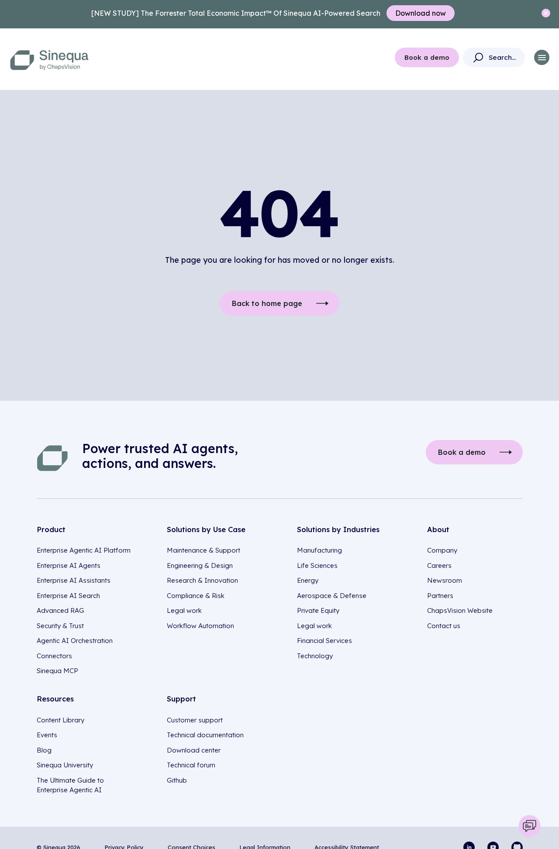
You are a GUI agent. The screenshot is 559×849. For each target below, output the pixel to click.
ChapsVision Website (460, 610)
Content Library (60, 720)
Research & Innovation (202, 580)
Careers (439, 565)
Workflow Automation (200, 626)
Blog (44, 750)
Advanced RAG (60, 610)
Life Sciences (317, 565)
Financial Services (324, 640)
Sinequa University (65, 765)
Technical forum (191, 765)
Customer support (195, 720)
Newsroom (444, 580)
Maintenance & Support (203, 550)
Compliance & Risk (195, 595)
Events (47, 735)
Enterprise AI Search (68, 595)
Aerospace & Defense (331, 595)
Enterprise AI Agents (68, 565)
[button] (541, 57)
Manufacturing (319, 550)
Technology (315, 656)
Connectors (54, 656)
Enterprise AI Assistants (73, 580)
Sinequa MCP (57, 671)
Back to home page (267, 303)
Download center (194, 750)
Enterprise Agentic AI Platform (84, 550)
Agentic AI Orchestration (75, 640)
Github (177, 780)
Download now (420, 13)
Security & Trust (60, 626)
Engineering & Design (200, 565)
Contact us (443, 626)
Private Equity (318, 610)
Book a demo (426, 57)
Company (442, 550)
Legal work (184, 610)
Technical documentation (205, 735)
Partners (440, 595)
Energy (307, 580)
